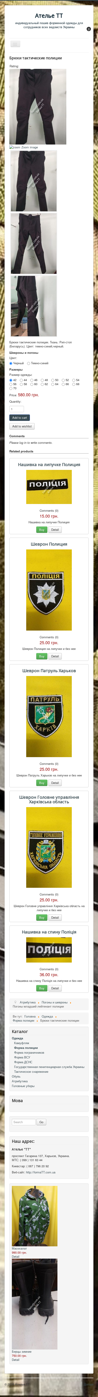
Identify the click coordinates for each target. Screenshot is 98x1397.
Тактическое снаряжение (31, 1071)
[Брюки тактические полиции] (33, 181)
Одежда (17, 1038)
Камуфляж (21, 1043)
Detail (55, 529)
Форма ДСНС (23, 1062)
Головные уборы (23, 1086)
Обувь (16, 1076)
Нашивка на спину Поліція (49, 932)
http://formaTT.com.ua (40, 1172)
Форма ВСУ (22, 1057)
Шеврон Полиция (49, 544)
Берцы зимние (21, 1351)
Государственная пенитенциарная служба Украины (49, 1067)
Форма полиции (26, 1047)
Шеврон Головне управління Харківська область (49, 799)
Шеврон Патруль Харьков (49, 670)
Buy (41, 529)
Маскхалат (19, 1248)
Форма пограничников (29, 1052)
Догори (88, 1384)
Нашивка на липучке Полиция (49, 464)
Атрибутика (20, 1081)
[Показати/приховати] (86, 32)
